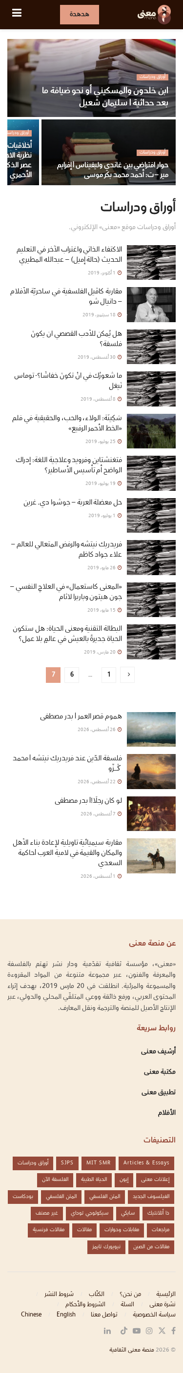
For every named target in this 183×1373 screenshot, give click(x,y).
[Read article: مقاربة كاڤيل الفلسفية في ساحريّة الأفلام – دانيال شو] (151, 304)
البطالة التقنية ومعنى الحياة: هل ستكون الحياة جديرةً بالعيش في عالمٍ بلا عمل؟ (67, 634)
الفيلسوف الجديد (151, 1197)
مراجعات (160, 1230)
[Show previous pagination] (127, 675)
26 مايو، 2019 (102, 568)
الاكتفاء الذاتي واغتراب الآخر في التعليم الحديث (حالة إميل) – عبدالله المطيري (69, 255)
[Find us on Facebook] (173, 1331)
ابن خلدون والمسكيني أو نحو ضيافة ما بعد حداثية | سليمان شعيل (105, 97)
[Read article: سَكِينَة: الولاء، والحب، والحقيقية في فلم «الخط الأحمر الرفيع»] (151, 431)
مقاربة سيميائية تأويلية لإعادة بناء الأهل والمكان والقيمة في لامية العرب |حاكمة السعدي (67, 853)
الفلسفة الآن (55, 1180)
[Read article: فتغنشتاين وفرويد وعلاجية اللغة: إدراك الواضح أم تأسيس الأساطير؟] (151, 473)
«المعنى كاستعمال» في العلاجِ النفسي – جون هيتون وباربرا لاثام (66, 592)
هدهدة (79, 14)
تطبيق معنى (159, 1093)
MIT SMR (98, 1163)
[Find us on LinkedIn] (107, 1331)
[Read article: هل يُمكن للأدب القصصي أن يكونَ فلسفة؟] (151, 347)
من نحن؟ (130, 1294)
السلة (127, 1304)
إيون (124, 1180)
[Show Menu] (16, 14)
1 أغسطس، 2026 (99, 876)
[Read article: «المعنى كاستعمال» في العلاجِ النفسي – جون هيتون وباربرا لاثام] (151, 600)
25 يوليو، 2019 (101, 441)
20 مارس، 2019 (100, 652)
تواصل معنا (104, 1315)
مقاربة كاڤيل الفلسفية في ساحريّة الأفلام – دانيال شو (66, 297)
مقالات (84, 1230)
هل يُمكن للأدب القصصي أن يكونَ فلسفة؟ (76, 339)
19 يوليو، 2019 (101, 483)
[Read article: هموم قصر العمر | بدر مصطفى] (151, 729)
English (66, 1315)
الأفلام (167, 1113)
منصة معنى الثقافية (131, 1350)
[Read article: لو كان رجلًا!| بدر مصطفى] (151, 814)
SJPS (67, 1163)
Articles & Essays (146, 1163)
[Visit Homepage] (154, 14)
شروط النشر (59, 1294)
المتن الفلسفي (104, 1197)
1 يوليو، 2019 (102, 516)
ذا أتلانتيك (158, 1213)
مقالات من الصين (151, 1247)
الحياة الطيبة (94, 1180)
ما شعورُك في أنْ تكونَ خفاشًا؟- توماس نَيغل (68, 381)
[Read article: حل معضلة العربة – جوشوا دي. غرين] (151, 515)
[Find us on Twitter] (162, 1331)
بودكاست (23, 1197)
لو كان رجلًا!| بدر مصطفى (88, 801)
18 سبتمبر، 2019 (99, 315)
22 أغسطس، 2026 (97, 782)
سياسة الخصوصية (154, 1315)
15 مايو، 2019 (102, 610)
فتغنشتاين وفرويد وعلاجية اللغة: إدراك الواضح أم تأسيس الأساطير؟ (69, 465)
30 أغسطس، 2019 (97, 357)
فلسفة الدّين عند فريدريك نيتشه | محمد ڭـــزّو (67, 764)
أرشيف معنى (158, 1052)
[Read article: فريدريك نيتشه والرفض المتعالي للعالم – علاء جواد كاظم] (151, 557)
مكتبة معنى (160, 1072)
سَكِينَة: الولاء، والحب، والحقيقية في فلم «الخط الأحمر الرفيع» (67, 423)
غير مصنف (47, 1213)
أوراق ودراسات (152, 77)
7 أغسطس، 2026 (99, 814)
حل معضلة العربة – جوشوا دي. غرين (72, 503)
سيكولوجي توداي (89, 1213)
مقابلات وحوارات (121, 1230)
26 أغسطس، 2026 (97, 729)
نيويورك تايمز (106, 1247)
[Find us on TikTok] (124, 1331)
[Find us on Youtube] (137, 1331)
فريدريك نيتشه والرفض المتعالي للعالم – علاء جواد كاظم (66, 550)
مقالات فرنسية (48, 1230)
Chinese (31, 1315)
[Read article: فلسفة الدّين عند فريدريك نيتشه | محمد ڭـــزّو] (151, 771)
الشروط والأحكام (85, 1304)
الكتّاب (96, 1294)
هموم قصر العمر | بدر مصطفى (81, 717)
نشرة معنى (162, 1304)
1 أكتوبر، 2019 (102, 273)
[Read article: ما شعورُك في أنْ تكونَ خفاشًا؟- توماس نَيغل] (151, 388)
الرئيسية (166, 1294)
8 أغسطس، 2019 (99, 399)
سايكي (128, 1213)
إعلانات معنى (155, 1180)
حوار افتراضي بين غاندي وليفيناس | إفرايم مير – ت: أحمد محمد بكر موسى (112, 170)
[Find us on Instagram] (149, 1331)
